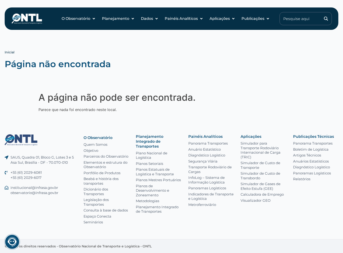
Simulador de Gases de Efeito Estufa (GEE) (260, 186)
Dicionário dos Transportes (96, 191)
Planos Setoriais (149, 163)
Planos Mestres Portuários (158, 180)
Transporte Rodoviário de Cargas (210, 169)
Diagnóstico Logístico (206, 155)
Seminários (93, 222)
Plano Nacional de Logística (151, 155)
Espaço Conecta (97, 216)
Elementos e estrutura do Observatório (105, 164)
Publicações (253, 18)
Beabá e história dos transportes (101, 181)
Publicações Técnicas (313, 136)
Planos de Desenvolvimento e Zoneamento (152, 190)
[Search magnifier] (326, 19)
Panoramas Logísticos (207, 188)
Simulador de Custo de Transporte (260, 165)
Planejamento (115, 18)
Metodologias (147, 201)
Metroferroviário (202, 204)
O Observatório (76, 18)
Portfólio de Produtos (102, 173)
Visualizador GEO (256, 200)
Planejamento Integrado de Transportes (149, 141)
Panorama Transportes (208, 143)
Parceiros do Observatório (106, 156)
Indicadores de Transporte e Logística (211, 196)
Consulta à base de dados (106, 210)
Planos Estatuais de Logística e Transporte (155, 171)
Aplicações (220, 18)
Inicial (9, 52)
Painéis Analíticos (181, 18)
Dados (147, 18)
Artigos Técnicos (307, 155)
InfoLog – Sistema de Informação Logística (206, 179)
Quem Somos (95, 144)
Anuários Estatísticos (311, 161)
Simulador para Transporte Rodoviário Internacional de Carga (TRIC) (260, 150)
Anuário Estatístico (204, 149)
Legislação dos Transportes (96, 202)
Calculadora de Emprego (262, 194)
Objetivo (91, 150)
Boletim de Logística (311, 149)
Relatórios (301, 179)
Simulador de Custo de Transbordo (260, 175)
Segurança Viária (202, 161)
